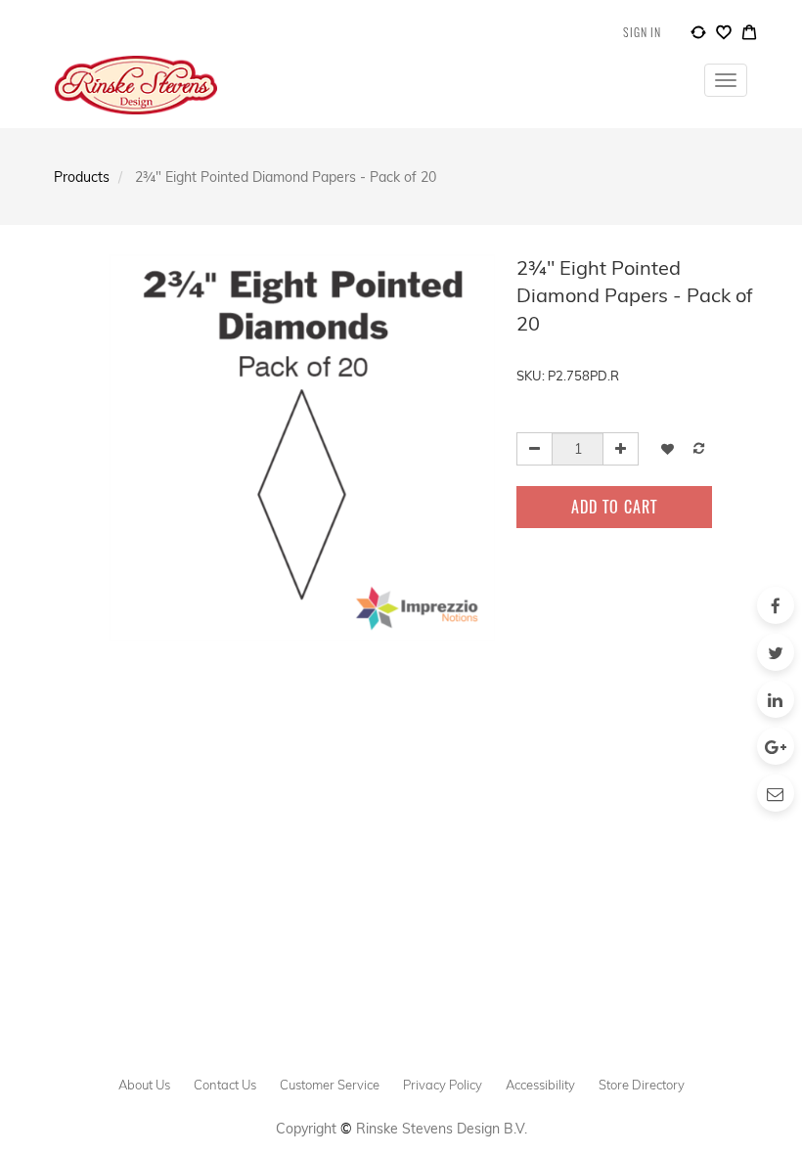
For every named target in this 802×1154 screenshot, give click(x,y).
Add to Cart (614, 506)
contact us (225, 1084)
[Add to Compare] (698, 35)
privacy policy (442, 1084)
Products (82, 177)
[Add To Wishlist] (667, 448)
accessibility (540, 1084)
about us (144, 1084)
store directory (642, 1084)
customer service (329, 1084)
